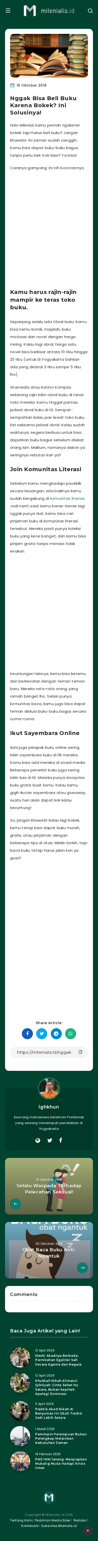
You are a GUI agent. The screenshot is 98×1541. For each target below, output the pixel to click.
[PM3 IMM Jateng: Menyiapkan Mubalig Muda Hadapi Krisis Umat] (20, 1461)
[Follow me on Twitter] (49, 1141)
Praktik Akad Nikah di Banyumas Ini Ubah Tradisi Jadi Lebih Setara (58, 1413)
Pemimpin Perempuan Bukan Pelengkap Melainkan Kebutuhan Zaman (60, 1438)
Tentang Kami (21, 1520)
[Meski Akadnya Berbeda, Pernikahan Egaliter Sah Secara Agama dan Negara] (20, 1357)
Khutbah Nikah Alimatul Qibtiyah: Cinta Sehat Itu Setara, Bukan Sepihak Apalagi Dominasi (56, 1387)
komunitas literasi (67, 498)
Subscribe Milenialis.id (58, 1526)
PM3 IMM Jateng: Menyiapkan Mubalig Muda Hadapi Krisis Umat (61, 1463)
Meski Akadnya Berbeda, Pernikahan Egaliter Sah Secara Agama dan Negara (58, 1360)
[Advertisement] (49, 228)
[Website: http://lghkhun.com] (37, 1141)
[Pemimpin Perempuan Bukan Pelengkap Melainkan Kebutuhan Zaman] (20, 1436)
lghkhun (49, 1107)
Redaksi (79, 1520)
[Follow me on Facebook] (60, 1141)
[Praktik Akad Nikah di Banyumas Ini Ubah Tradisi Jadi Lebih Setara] (20, 1411)
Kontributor (30, 1526)
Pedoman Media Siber (52, 1520)
